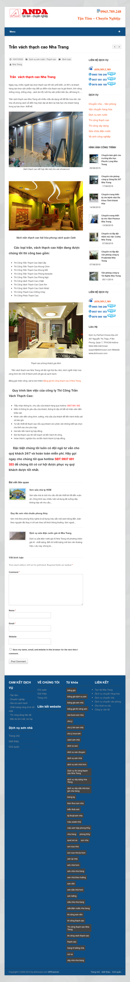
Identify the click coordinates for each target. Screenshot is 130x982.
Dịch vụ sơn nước (37, 59)
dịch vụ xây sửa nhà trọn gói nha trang (78, 789)
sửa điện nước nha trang (78, 908)
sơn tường (72, 895)
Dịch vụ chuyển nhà (104, 697)
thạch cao (71, 941)
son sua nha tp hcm (76, 852)
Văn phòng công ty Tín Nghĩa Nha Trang (111, 274)
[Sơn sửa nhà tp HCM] (17, 494)
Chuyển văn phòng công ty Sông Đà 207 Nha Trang (111, 179)
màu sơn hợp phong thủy (78, 827)
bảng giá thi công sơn (77, 708)
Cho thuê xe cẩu (103, 705)
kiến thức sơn (73, 809)
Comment (14, 572)
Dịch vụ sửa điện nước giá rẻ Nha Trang (50, 533)
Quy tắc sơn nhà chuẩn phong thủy (29, 513)
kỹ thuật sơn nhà (74, 815)
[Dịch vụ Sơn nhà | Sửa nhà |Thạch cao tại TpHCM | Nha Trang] (29, 13)
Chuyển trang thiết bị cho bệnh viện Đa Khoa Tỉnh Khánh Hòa (110, 199)
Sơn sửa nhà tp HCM (40, 489)
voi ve (70, 954)
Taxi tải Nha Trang (104, 689)
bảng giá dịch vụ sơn (76, 696)
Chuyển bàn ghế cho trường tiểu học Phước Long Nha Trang (111, 160)
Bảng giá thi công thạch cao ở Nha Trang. (62, 380)
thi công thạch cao (75, 920)
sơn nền (71, 883)
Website (13, 636)
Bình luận (66, 59)
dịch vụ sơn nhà (74, 758)
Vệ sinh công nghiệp (100, 136)
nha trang (71, 834)
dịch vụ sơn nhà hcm (76, 764)
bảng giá (71, 690)
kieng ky (71, 796)
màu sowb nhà (74, 821)
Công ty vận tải (102, 709)
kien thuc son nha (75, 803)
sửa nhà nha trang (75, 901)
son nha (84, 840)
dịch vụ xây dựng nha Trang (77, 780)
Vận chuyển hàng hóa (100, 109)
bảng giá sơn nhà (75, 702)
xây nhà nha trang (75, 960)
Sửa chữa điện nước (100, 131)
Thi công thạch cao (99, 120)
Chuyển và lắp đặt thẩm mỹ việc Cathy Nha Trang (111, 236)
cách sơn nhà (73, 739)
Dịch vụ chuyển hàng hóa (107, 693)
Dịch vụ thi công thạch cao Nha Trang (77, 772)
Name (12, 610)
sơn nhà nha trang (75, 871)
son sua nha (73, 846)
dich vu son (72, 745)
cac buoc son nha (75, 714)
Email (12, 623)
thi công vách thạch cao (78, 935)
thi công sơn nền (75, 914)
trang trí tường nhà (75, 947)
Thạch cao (51, 59)
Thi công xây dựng (99, 125)
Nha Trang (17, 64)
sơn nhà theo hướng (76, 877)
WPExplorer (53, 971)
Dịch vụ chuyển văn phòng (108, 701)
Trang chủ (14, 735)
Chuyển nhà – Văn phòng (102, 104)
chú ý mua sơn (74, 733)
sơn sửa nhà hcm (75, 889)
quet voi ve (72, 840)
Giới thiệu (14, 741)
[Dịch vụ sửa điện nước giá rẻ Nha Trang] (17, 536)
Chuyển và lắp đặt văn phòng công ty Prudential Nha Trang (110, 256)
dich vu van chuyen (76, 752)
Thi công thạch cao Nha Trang (78, 928)
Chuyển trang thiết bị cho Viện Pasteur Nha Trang (110, 218)
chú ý (69, 721)
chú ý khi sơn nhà (75, 727)
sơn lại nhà (72, 858)
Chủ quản (14, 746)
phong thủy (85, 834)
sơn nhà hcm (73, 864)
